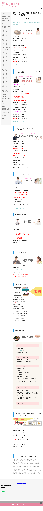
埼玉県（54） (5, 43)
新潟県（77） (5, 51)
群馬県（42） (5, 42)
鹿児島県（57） (6, 91)
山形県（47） (5, 36)
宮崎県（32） (5, 90)
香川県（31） (5, 78)
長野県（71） (5, 52)
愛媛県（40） (5, 81)
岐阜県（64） (5, 60)
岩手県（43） (5, 34)
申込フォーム (19, 350)
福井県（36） (5, 57)
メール (26, 392)
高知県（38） (5, 82)
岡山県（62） (5, 73)
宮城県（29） (5, 35)
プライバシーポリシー (20, 502)
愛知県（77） (5, 61)
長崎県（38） (5, 87)
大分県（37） (5, 85)
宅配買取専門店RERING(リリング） (18, 504)
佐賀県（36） (5, 86)
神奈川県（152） (6, 49)
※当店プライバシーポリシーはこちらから (21, 269)
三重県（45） (5, 62)
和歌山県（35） (6, 69)
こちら (25, 380)
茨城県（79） (5, 39)
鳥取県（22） (5, 72)
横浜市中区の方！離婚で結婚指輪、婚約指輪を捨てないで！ (27, 23)
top (41, 503)
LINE (29, 392)
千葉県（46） (5, 44)
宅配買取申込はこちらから (18, 64)
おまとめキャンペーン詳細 (18, 449)
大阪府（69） (5, 68)
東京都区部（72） (6, 46)
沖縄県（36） (5, 93)
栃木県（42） (5, 40)
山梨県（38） (5, 53)
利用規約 (25, 502)
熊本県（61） (5, 89)
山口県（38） (5, 77)
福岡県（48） (5, 83)
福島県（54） (5, 38)
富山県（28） (5, 55)
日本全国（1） (5, 28)
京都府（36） (5, 65)
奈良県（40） (5, 66)
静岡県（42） (5, 58)
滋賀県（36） (5, 64)
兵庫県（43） (5, 70)
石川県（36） (5, 56)
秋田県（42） (5, 32)
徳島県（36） (5, 79)
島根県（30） (5, 74)
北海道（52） (5, 30)
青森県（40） (5, 31)
